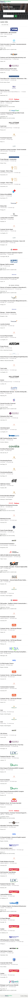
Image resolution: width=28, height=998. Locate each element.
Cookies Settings (24, 995)
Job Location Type (4, 24)
